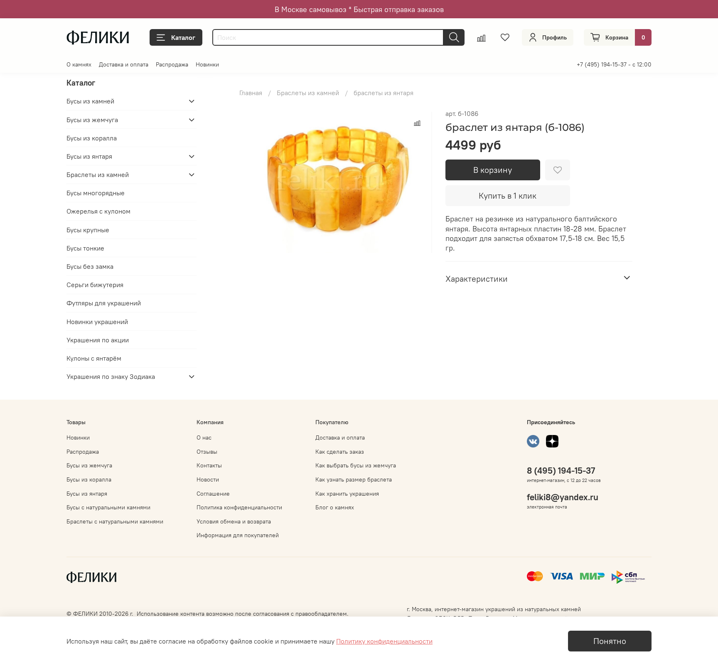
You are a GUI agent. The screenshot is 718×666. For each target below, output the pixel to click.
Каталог (183, 37)
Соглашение (213, 493)
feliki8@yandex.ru (562, 497)
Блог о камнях (334, 507)
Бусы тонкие (85, 248)
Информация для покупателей (238, 535)
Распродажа (172, 64)
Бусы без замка (89, 266)
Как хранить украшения (347, 493)
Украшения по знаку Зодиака (110, 376)
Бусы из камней (90, 101)
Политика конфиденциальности (239, 507)
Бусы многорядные (95, 193)
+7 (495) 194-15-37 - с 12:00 (614, 64)
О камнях (78, 64)
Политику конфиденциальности (384, 641)
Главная (250, 92)
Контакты (209, 465)
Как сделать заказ (339, 451)
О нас (204, 437)
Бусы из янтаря (89, 156)
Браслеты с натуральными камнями (114, 521)
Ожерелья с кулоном (98, 211)
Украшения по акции (97, 340)
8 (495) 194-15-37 (561, 470)
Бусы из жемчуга (92, 120)
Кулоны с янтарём (93, 358)
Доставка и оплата (123, 64)
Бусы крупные (87, 230)
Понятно (609, 641)
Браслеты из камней (308, 92)
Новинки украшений (97, 321)
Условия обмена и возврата (234, 521)
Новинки (207, 64)
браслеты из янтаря (383, 92)
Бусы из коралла (91, 138)
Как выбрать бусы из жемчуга (355, 465)
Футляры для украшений (103, 303)
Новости (208, 479)
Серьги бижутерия (94, 284)
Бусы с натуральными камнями (108, 507)
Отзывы (207, 451)
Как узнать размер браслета (353, 479)
